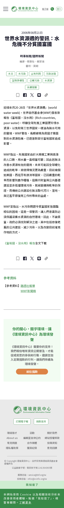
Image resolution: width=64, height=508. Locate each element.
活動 (32, 433)
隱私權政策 (12, 448)
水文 (10, 73)
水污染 (22, 73)
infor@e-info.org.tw (37, 478)
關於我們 (52, 433)
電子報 (45, 9)
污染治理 (51, 73)
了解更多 (25, 502)
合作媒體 (32, 443)
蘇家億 (40, 61)
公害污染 (34, 80)
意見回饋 (52, 448)
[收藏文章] (18, 95)
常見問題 (12, 443)
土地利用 (36, 73)
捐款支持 (41, 421)
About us (12, 438)
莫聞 (35, 66)
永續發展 (32, 87)
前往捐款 (32, 371)
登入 (59, 8)
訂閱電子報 (22, 421)
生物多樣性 (18, 80)
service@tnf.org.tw (37, 474)
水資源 (48, 80)
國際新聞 (38, 56)
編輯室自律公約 (32, 438)
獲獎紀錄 (32, 448)
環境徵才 (12, 433)
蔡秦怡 (30, 61)
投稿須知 (52, 443)
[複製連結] (46, 95)
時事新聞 (25, 56)
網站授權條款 (52, 438)
